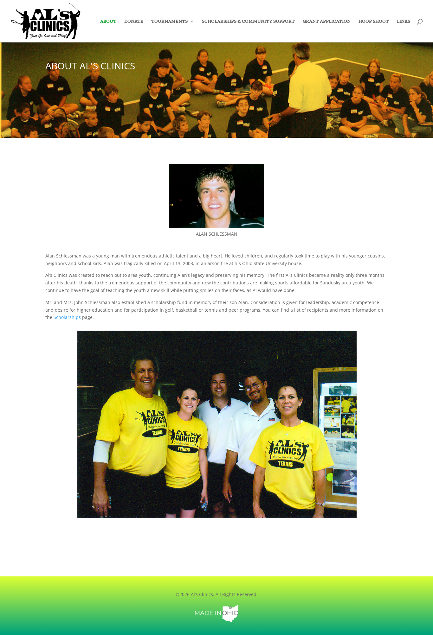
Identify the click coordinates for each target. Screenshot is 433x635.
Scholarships (67, 317)
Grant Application (327, 21)
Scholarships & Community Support (248, 21)
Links (403, 21)
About (108, 21)
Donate (133, 21)
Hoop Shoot (374, 21)
